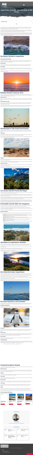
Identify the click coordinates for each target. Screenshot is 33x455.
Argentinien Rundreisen (14, 390)
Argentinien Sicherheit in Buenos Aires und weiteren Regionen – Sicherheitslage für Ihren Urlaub (11, 436)
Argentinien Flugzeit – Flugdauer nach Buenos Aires (24, 430)
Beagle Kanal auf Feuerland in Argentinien (24, 435)
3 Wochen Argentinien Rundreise (26, 280)
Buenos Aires (1, 94)
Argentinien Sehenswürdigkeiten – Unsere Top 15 (11, 430)
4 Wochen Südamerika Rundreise (5, 391)
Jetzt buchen (2, 404)
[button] (20, 0)
